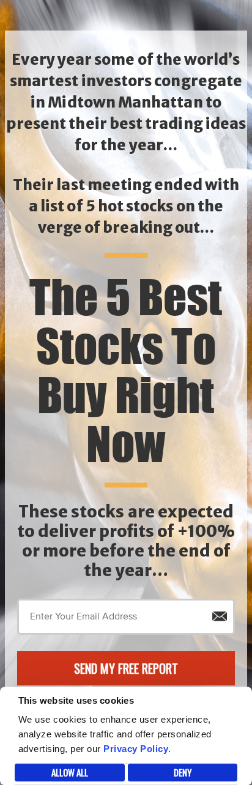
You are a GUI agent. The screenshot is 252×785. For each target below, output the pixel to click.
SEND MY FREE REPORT (126, 668)
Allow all (69, 772)
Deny (182, 772)
